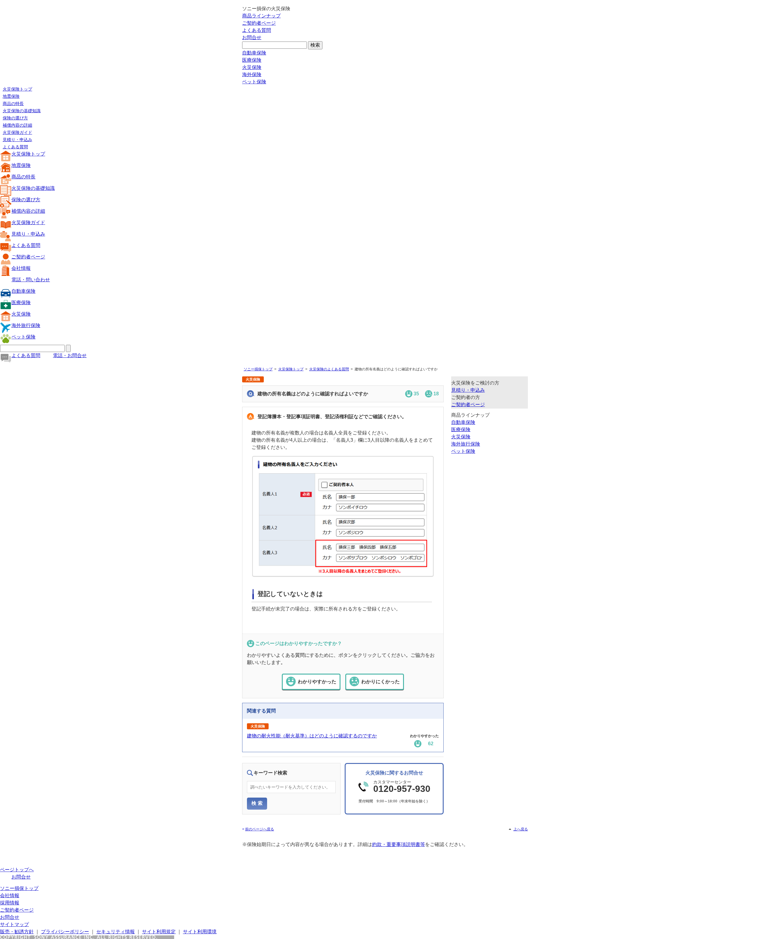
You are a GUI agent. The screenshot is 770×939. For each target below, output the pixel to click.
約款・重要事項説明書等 (398, 844)
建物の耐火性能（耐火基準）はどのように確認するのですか (312, 735)
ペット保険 (254, 81)
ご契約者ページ (259, 23)
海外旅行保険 (25, 325)
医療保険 (251, 60)
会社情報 (21, 268)
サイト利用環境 (200, 931)
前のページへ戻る (259, 829)
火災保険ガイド (17, 132)
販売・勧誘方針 (17, 931)
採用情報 (9, 902)
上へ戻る (520, 829)
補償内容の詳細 (17, 125)
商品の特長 (13, 103)
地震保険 (11, 96)
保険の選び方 (15, 118)
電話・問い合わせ (30, 279)
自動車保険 (254, 52)
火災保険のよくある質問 (329, 369)
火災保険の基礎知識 (22, 110)
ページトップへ (17, 869)
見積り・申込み (17, 139)
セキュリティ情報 (115, 931)
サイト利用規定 (159, 931)
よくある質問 (256, 30)
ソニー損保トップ (258, 369)
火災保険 (251, 67)
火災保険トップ (17, 89)
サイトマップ (14, 924)
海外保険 (251, 74)
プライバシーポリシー (65, 931)
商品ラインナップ (261, 15)
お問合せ (251, 37)
